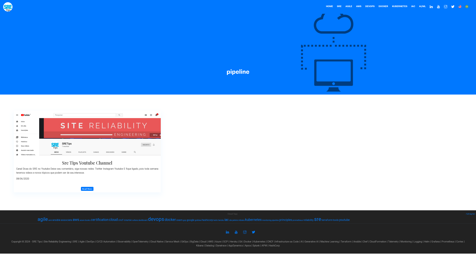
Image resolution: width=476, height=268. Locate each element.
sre (317, 219)
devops (156, 219)
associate (66, 219)
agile (43, 219)
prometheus (298, 220)
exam (179, 219)
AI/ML (422, 6)
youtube (344, 220)
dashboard (143, 220)
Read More (87, 189)
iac (226, 220)
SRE (339, 6)
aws (76, 220)
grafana (198, 220)
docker (170, 219)
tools (336, 219)
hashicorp (207, 219)
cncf (120, 219)
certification (100, 220)
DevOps (370, 6)
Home (329, 6)
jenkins (235, 220)
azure (82, 220)
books (87, 220)
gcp (184, 220)
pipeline (275, 220)
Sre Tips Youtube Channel (87, 163)
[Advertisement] (238, 49)
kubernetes (253, 220)
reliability (308, 219)
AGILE (348, 6)
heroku (221, 220)
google (190, 219)
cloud (113, 220)
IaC (413, 6)
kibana (242, 220)
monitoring (266, 220)
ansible (56, 219)
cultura (135, 220)
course (128, 219)
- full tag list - (470, 214)
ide (230, 220)
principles (285, 220)
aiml (50, 220)
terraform (327, 219)
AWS (358, 6)
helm (215, 220)
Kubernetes (399, 6)
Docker (383, 6)
